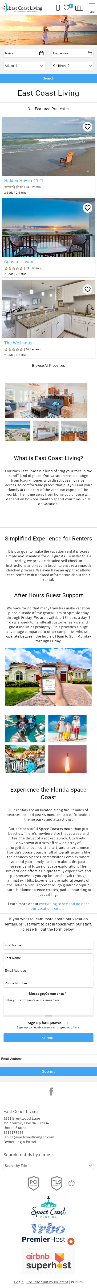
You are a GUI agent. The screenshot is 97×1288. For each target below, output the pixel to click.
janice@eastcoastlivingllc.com (29, 1137)
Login (19, 1282)
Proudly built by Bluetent (47, 1282)
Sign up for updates (45, 1023)
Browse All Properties (48, 365)
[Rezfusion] (71, 1183)
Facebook (51, 1091)
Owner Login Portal (20, 1142)
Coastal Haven (18, 261)
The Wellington (19, 343)
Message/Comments (48, 993)
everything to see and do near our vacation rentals (60, 906)
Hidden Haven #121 (23, 180)
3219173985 (14, 1132)
